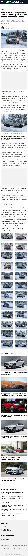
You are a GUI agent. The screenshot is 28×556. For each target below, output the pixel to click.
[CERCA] (26, 2)
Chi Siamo (4, 528)
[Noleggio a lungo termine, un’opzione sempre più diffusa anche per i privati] (14, 384)
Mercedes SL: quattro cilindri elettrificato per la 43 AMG (10, 458)
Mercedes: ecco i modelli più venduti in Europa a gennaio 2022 (14, 479)
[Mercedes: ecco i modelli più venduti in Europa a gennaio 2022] (14, 469)
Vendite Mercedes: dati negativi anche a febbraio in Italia (14, 437)
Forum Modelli (5, 539)
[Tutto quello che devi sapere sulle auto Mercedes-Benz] (14, 363)
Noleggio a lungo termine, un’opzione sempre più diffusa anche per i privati (14, 394)
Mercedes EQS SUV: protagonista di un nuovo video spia (14, 416)
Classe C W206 (13, 103)
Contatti (4, 526)
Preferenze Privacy (6, 530)
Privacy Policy (5, 529)
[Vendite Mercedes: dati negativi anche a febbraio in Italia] (14, 427)
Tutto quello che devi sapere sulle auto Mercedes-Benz (14, 373)
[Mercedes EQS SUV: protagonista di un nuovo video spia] (14, 406)
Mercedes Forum (6, 538)
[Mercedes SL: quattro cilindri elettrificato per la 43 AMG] (14, 448)
